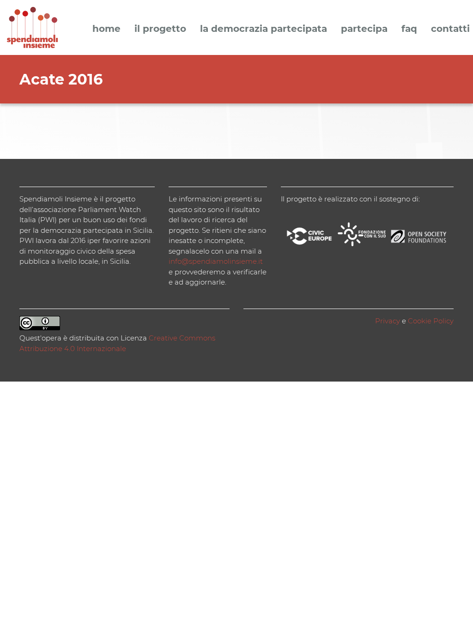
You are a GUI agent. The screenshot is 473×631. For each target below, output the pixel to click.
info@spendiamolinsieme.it (216, 261)
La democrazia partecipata (263, 29)
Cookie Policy (431, 320)
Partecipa (364, 29)
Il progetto (160, 29)
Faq (409, 29)
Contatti (450, 29)
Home (106, 29)
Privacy (387, 320)
